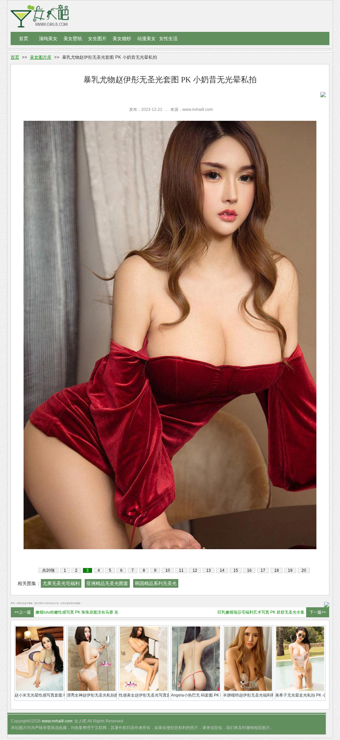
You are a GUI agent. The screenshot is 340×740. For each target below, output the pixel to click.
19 (290, 570)
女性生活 (168, 38)
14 (222, 570)
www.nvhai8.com (57, 721)
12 (195, 570)
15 (235, 570)
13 (208, 570)
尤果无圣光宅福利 (61, 583)
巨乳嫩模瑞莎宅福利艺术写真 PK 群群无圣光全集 (260, 612)
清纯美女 (48, 38)
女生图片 (97, 38)
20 (303, 570)
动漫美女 (146, 38)
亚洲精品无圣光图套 (107, 583)
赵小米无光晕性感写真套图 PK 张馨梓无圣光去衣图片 (39, 695)
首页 (23, 38)
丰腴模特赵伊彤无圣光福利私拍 (248, 695)
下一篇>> (317, 612)
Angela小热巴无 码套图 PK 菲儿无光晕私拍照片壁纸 (196, 695)
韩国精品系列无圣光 (156, 583)
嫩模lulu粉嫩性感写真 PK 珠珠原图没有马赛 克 (77, 612)
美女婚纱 (122, 38)
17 (263, 570)
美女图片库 (40, 57)
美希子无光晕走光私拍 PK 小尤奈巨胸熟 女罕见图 (300, 695)
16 (249, 570)
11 (181, 570)
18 (276, 570)
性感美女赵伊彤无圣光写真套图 (144, 695)
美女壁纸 (72, 38)
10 (167, 570)
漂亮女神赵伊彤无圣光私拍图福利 (92, 695)
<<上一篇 (22, 612)
